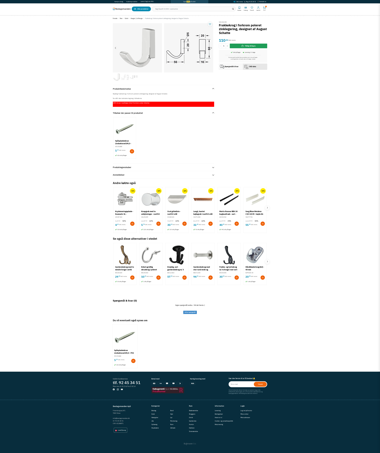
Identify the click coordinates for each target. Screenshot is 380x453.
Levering (218, 410)
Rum (121, 18)
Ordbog (246, 10)
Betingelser (219, 414)
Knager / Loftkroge (137, 18)
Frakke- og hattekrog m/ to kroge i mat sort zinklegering (228, 269)
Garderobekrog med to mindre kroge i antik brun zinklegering (124, 269)
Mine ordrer (244, 414)
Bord (171, 410)
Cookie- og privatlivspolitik (224, 421)
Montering (173, 421)
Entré (126, 18)
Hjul (171, 414)
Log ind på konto (246, 410)
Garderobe (192, 421)
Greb (153, 414)
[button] (264, 8)
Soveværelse (193, 431)
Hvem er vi (218, 417)
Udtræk (172, 428)
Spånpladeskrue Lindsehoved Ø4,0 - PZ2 (123, 143)
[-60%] (151, 199)
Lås (152, 421)
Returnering (219, 424)
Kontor (191, 424)
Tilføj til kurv (250, 46)
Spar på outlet (189, 1)
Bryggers (192, 414)
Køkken (191, 428)
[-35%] (229, 199)
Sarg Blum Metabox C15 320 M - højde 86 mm (254, 214)
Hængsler (154, 417)
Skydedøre (155, 428)
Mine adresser (245, 417)
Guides (239, 10)
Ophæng (154, 424)
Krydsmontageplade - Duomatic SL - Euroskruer (124, 214)
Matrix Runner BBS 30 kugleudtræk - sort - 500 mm (228, 214)
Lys (171, 417)
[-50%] (124, 199)
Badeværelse (193, 410)
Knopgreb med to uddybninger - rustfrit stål (150, 214)
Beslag (153, 410)
